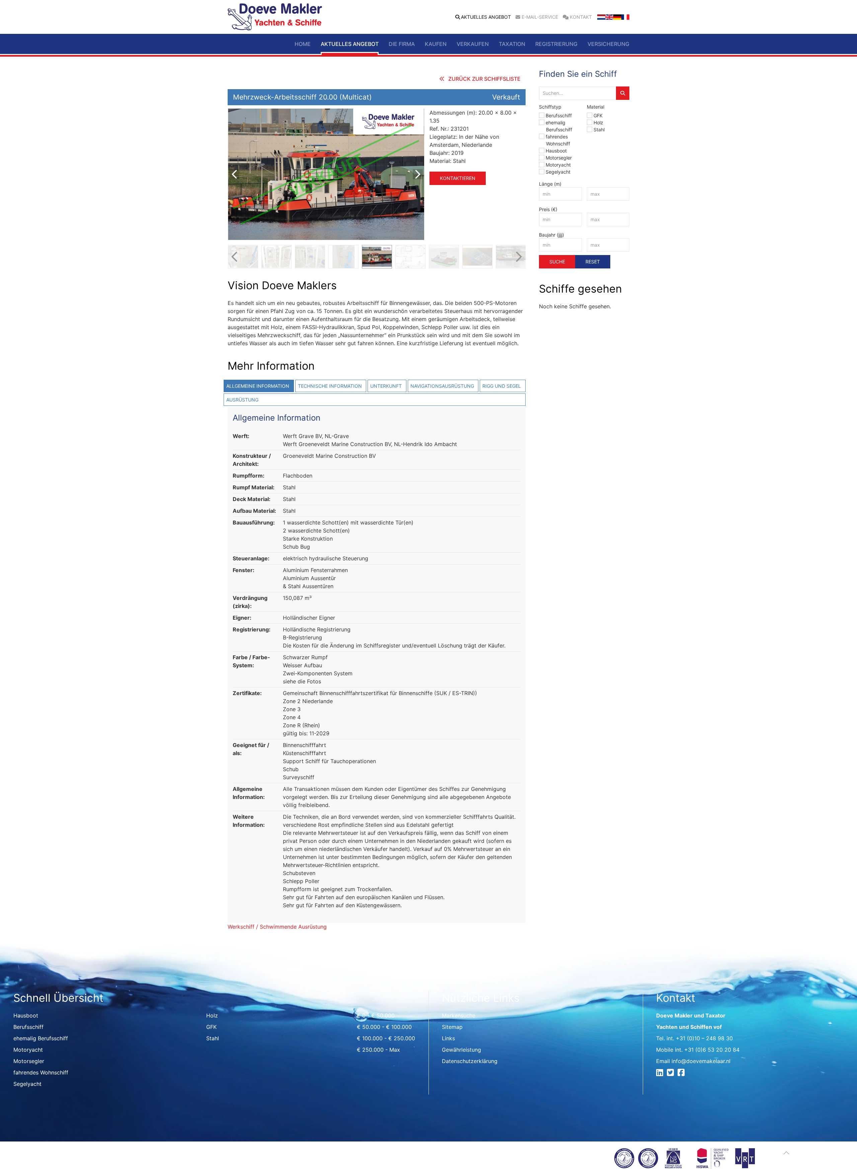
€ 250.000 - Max (378, 1049)
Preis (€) (548, 209)
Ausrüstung (242, 400)
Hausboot (556, 150)
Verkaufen (473, 44)
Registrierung (556, 44)
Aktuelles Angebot (486, 17)
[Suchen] (622, 93)
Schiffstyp (550, 107)
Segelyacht (558, 172)
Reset (593, 261)
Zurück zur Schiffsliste (484, 78)
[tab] (258, 386)
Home (303, 44)
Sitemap (452, 1027)
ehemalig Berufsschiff (40, 1038)
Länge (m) (550, 184)
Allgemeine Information (257, 386)
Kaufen (436, 44)
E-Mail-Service (540, 17)
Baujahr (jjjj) (551, 235)
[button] (786, 1153)
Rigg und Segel (501, 386)
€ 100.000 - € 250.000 (386, 1038)
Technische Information (330, 386)
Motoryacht (558, 165)
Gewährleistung (461, 1049)
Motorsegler (559, 158)
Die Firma (402, 44)
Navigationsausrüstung (442, 386)
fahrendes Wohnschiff (40, 1072)
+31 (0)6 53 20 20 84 (711, 1049)
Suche (557, 261)
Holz (598, 122)
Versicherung (608, 44)
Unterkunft (386, 386)
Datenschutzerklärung (469, 1061)
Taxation (512, 44)
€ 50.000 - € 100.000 (384, 1027)
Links (448, 1038)
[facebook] (682, 1073)
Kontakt (581, 17)
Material (595, 107)
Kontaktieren (457, 178)
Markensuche (458, 1015)
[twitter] (671, 1073)
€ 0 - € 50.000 (376, 1015)
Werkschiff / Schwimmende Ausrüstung (277, 926)
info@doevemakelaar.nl (701, 1061)
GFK (598, 115)
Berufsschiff (559, 115)
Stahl (599, 129)
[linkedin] (660, 1073)
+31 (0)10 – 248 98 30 (704, 1038)
